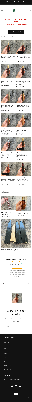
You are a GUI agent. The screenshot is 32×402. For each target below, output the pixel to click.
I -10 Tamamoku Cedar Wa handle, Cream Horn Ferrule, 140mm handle (23, 130)
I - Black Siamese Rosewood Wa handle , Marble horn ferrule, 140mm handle (8, 58)
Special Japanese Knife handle (22, 214)
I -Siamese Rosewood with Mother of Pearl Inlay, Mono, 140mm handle (8, 154)
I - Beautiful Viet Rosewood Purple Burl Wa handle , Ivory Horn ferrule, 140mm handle (23, 58)
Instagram (6, 342)
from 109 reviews (15, 264)
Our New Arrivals (16, 32)
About (5, 361)
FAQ (5, 357)
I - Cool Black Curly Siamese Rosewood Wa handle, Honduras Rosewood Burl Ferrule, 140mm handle (23, 180)
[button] (2, 10)
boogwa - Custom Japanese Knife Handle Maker (15, 397)
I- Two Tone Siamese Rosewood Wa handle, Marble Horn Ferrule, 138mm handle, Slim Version (23, 82)
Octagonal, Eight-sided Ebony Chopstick (7, 214)
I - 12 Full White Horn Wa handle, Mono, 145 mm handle (7, 107)
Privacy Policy (7, 365)
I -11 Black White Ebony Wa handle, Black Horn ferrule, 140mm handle (22, 107)
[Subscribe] (26, 326)
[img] (16, 262)
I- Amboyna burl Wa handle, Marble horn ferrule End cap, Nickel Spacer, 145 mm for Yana (8, 180)
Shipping (6, 353)
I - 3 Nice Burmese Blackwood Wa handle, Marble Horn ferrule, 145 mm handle (8, 81)
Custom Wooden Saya (8, 250)
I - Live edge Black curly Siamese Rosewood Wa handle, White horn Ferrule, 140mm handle (22, 154)
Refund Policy (7, 369)
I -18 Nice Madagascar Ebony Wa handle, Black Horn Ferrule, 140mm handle (8, 130)
